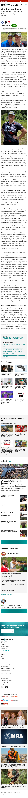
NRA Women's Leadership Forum (7, 668)
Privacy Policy (3, 792)
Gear (5, 492)
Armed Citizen (4, 660)
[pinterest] (8, 22)
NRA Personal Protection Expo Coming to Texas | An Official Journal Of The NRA (13, 589)
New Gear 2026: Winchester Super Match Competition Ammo (9, 530)
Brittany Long (16, 338)
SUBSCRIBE (7, 631)
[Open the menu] (25, 4)
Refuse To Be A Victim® (13, 554)
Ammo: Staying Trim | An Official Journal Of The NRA (20, 434)
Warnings (2, 794)
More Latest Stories (17, 542)
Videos (2, 658)
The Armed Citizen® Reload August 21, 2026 (7, 496)
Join (10, 1)
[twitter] (5, 22)
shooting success (16, 337)
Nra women (7, 578)
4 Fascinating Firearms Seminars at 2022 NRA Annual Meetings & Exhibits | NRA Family (13, 581)
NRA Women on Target (5, 672)
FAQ (7, 794)
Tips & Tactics (6, 19)
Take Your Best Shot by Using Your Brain (13, 348)
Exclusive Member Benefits (6, 680)
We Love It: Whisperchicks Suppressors (11, 482)
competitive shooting (7, 338)
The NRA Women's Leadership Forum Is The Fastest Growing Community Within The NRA (13, 726)
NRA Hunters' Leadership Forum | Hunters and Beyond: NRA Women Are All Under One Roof (13, 575)
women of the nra (14, 578)
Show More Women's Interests (16, 611)
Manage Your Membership (6, 684)
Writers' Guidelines (5, 646)
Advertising (3, 644)
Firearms (11, 19)
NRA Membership (4, 666)
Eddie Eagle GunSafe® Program (15, 601)
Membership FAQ (4, 682)
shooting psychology (7, 337)
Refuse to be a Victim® (5, 670)
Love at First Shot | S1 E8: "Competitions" (13, 350)
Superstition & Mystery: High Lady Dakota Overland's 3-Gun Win (13, 352)
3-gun (22, 337)
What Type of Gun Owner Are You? (8, 504)
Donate (16, 1)
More (9, 461)
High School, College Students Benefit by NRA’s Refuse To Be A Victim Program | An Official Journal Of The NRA (14, 585)
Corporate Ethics (17, 792)
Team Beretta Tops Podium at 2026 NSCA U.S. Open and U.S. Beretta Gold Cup (8, 514)
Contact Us (3, 642)
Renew (13, 1)
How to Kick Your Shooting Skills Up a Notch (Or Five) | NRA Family (20, 449)
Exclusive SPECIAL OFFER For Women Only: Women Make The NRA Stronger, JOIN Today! (13, 745)
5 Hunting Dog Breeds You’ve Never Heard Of (8, 522)
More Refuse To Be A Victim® (7, 594)
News (2, 19)
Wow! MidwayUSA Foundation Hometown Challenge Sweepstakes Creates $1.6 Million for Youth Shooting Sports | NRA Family (7, 451)
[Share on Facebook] (2, 22)
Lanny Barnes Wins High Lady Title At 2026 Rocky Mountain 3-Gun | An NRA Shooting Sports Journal (7, 435)
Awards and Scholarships (6, 664)
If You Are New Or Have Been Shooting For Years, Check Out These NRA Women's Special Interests (13, 786)
